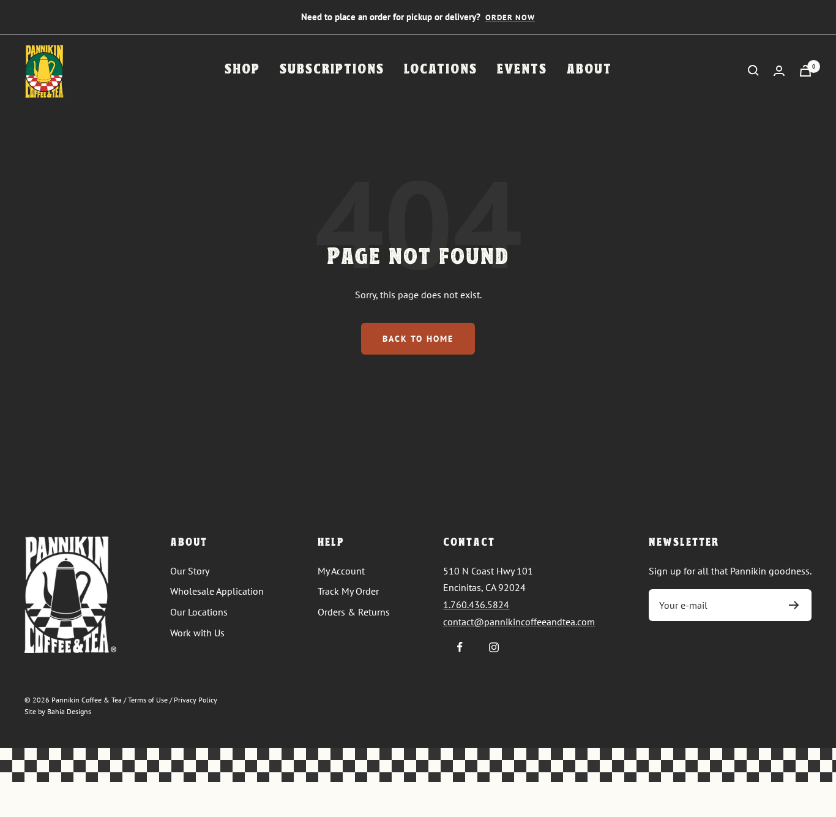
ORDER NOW (510, 17)
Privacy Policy (195, 699)
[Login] (779, 71)
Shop (242, 70)
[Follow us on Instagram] (493, 647)
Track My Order (348, 591)
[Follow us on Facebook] (460, 647)
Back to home (418, 338)
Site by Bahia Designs (57, 711)
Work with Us (197, 633)
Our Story (189, 571)
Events (522, 70)
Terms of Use (148, 699)
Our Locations (199, 612)
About (589, 70)
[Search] (753, 70)
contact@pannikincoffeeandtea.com (519, 622)
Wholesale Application (217, 591)
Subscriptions (332, 70)
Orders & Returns (354, 612)
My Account (341, 571)
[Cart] (805, 71)
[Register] (794, 605)
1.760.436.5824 (476, 604)
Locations (440, 70)
